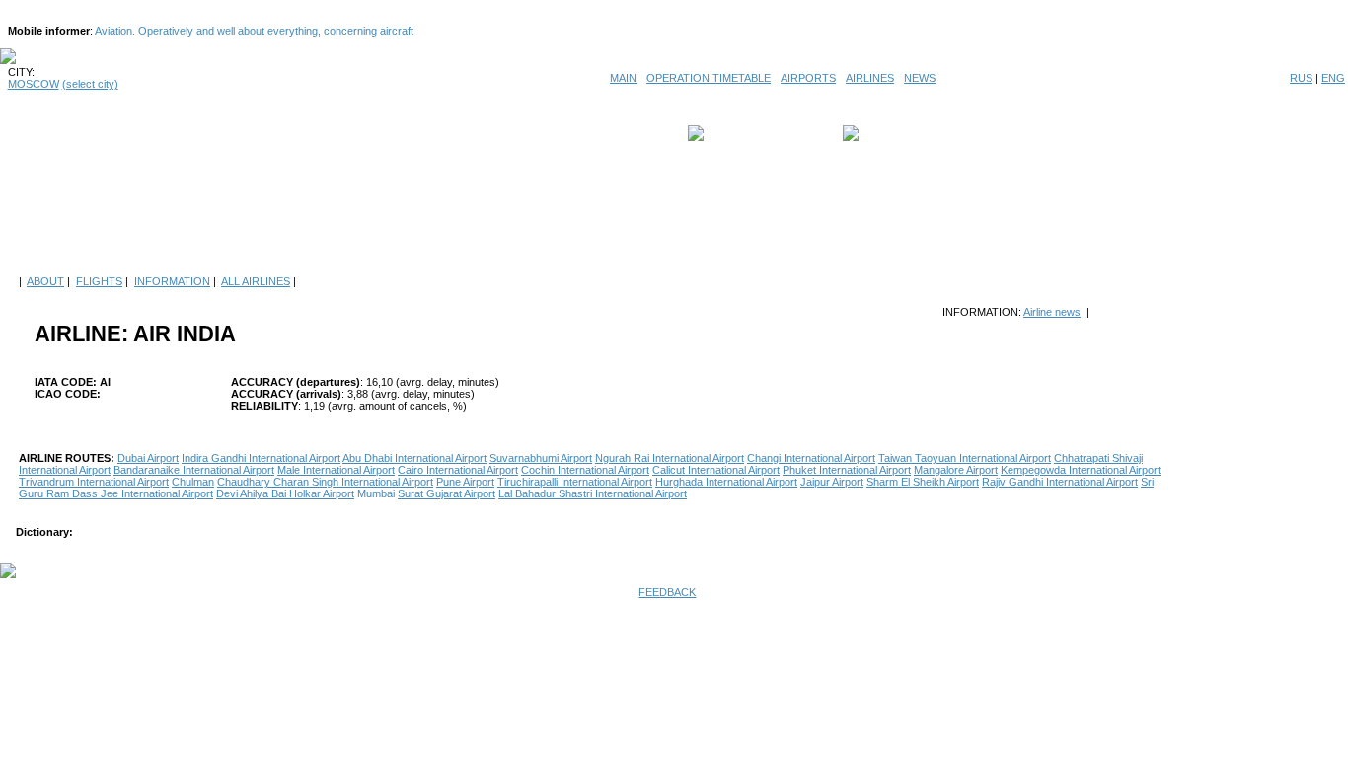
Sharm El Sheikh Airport (922, 482)
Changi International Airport (811, 458)
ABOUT (45, 281)
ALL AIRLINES (255, 281)
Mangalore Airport (956, 470)
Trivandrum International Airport (94, 482)
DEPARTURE (741, 133)
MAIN (623, 78)
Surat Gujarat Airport (446, 493)
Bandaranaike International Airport (193, 470)
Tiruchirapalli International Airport (574, 482)
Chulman (193, 482)
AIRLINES (870, 78)
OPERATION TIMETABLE (708, 78)
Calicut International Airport (716, 470)
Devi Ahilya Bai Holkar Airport (285, 493)
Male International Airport (336, 470)
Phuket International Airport (847, 470)
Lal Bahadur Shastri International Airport (592, 493)
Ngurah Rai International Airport (669, 458)
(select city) (90, 84)
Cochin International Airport (585, 470)
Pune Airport (465, 482)
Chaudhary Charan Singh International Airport (325, 482)
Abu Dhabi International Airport (414, 458)
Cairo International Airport (458, 470)
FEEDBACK (667, 592)
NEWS (920, 78)
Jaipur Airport (831, 482)
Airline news (1052, 312)
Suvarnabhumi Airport (540, 458)
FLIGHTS (99, 281)
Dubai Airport (148, 458)
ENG (1333, 78)
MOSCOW (33, 84)
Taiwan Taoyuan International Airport (964, 458)
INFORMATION (172, 281)
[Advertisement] (674, 219)
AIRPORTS (808, 78)
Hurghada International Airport (726, 482)
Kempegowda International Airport (1081, 470)
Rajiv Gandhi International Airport (1060, 482)
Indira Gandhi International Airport (261, 458)
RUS (1301, 78)
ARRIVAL (886, 133)
